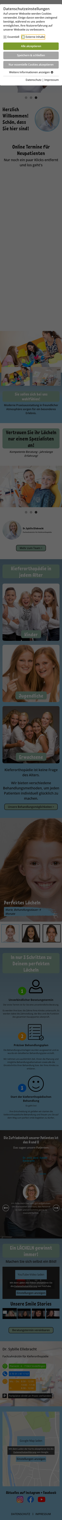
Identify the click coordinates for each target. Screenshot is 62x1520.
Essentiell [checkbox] (13, 37)
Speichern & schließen (31, 55)
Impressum (51, 80)
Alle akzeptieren (31, 46)
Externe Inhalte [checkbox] (35, 37)
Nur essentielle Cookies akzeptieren (31, 64)
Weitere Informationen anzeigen (29, 72)
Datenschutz (33, 80)
